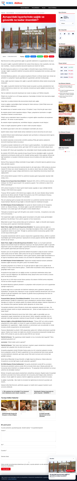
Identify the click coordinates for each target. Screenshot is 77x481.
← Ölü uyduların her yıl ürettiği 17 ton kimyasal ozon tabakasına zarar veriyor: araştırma (15, 392)
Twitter (27, 56)
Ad (2, 444)
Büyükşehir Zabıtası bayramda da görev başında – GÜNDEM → (43, 392)
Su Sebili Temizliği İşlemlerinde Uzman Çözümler (67, 91)
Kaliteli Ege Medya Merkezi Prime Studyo (66, 96)
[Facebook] (60, 34)
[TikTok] (60, 38)
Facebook (33, 56)
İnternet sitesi (5, 456)
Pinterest (51, 56)
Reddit (46, 56)
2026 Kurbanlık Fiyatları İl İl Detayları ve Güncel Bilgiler (66, 86)
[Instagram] (69, 34)
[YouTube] (73, 34)
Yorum (3, 430)
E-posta (4, 450)
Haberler (3, 12)
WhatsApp (40, 56)
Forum (43, 7)
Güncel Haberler (25, 7)
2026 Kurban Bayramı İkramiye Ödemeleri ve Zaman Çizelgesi (67, 94)
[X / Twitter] (64, 34)
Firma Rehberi (35, 7)
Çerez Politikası (52, 7)
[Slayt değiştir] (64, 151)
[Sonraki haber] (72, 48)
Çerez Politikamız (12, 479)
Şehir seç (62, 20)
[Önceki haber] (69, 48)
